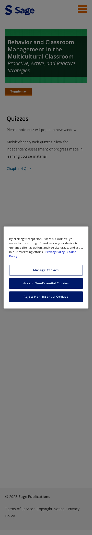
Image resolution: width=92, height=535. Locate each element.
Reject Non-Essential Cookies (46, 297)
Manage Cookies (46, 270)
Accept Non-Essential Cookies (46, 283)
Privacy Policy (55, 252)
